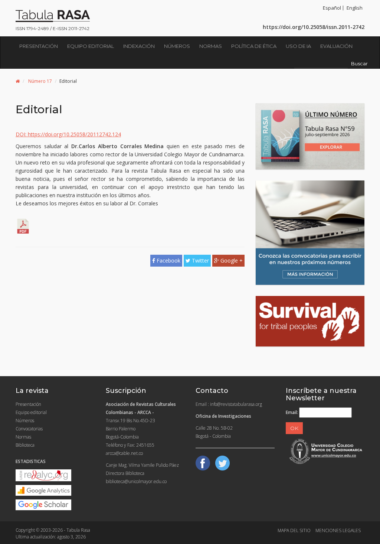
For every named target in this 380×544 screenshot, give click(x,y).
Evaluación (336, 46)
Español (332, 7)
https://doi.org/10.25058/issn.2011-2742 (313, 26)
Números (177, 46)
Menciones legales (338, 530)
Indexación (139, 46)
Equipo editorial (90, 46)
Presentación (38, 46)
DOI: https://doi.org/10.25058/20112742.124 (68, 134)
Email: (292, 412)
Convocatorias (29, 429)
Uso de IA (298, 46)
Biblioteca (25, 445)
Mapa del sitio (294, 530)
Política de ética (253, 46)
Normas (210, 46)
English (355, 7)
